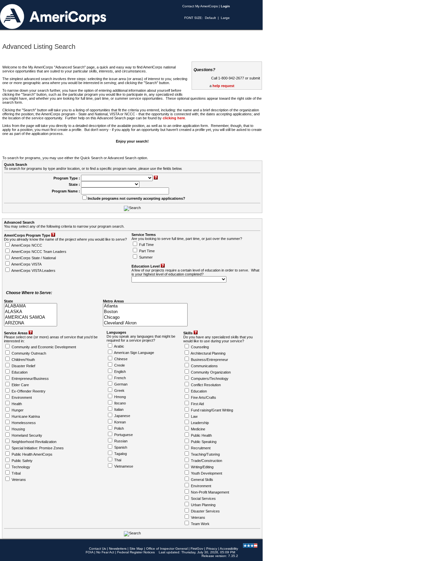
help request (223, 86)
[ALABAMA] (30, 306)
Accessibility (229, 548)
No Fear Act (105, 552)
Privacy (211, 548)
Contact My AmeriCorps (200, 6)
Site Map (136, 548)
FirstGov (197, 548)
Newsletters (118, 548)
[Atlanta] (145, 306)
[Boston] (145, 312)
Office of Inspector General (167, 548)
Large (225, 18)
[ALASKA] (30, 312)
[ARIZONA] (30, 323)
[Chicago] (145, 317)
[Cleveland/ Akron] (145, 323)
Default (210, 18)
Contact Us (97, 548)
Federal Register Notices (136, 552)
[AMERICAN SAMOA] (30, 317)
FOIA (89, 552)
